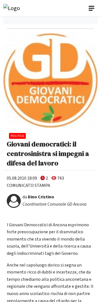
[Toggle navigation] (92, 8)
